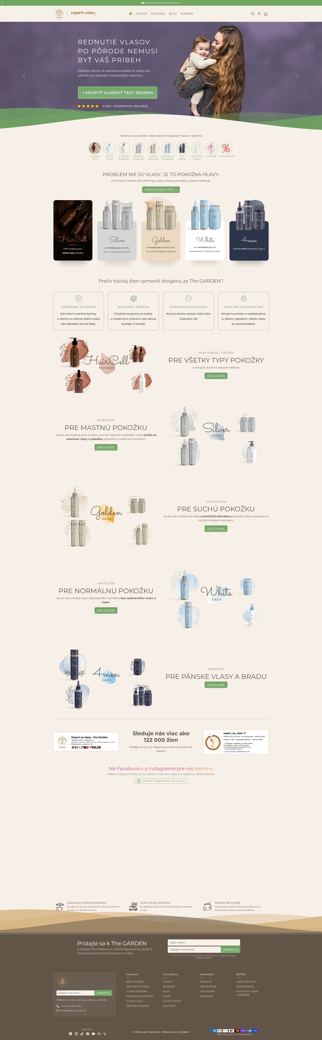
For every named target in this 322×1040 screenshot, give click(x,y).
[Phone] (105, 1033)
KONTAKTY (169, 1005)
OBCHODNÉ (207, 991)
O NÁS (167, 996)
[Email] (99, 1033)
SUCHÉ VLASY (134, 1001)
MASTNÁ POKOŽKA (137, 986)
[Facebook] (70, 1033)
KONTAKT (187, 13)
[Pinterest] (88, 1033)
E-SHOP (141, 13)
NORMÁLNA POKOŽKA (139, 996)
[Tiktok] (82, 1033)
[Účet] (259, 13)
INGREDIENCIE (245, 986)
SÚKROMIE (206, 996)
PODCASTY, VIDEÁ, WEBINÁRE (247, 993)
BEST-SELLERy (135, 981)
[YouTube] (93, 1033)
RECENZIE (158, 13)
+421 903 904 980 (71, 1006)
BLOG (173, 13)
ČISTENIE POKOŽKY (137, 1005)
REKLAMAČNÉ (208, 986)
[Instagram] (76, 1033)
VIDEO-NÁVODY (246, 981)
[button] (253, 13)
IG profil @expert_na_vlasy (163, 781)
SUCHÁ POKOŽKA (137, 991)
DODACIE (205, 981)
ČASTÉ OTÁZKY (172, 1001)
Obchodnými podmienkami (205, 955)
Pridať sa (231, 949)
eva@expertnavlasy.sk (73, 1010)
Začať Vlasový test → (161, 189)
